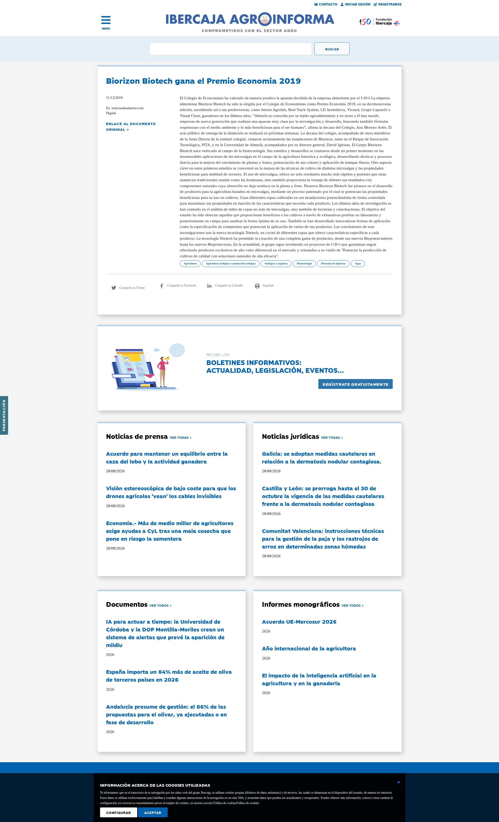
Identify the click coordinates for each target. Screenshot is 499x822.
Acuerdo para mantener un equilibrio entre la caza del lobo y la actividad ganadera (167, 457)
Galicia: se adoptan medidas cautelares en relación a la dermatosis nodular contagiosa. (322, 457)
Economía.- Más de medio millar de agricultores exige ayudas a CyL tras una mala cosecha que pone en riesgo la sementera (169, 530)
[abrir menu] (105, 20)
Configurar (118, 812)
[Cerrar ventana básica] (399, 782)
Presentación (3, 415)
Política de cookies (247, 803)
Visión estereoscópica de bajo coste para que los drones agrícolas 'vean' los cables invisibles (171, 492)
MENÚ (106, 28)
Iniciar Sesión (357, 4)
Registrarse (390, 4)
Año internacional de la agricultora (309, 648)
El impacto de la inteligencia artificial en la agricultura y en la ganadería (319, 679)
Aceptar (152, 812)
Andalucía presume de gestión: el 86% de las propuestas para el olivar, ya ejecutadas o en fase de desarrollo (166, 714)
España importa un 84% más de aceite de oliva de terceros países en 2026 (169, 675)
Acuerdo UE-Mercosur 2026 (299, 621)
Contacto (328, 4)
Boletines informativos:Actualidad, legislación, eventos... (275, 366)
